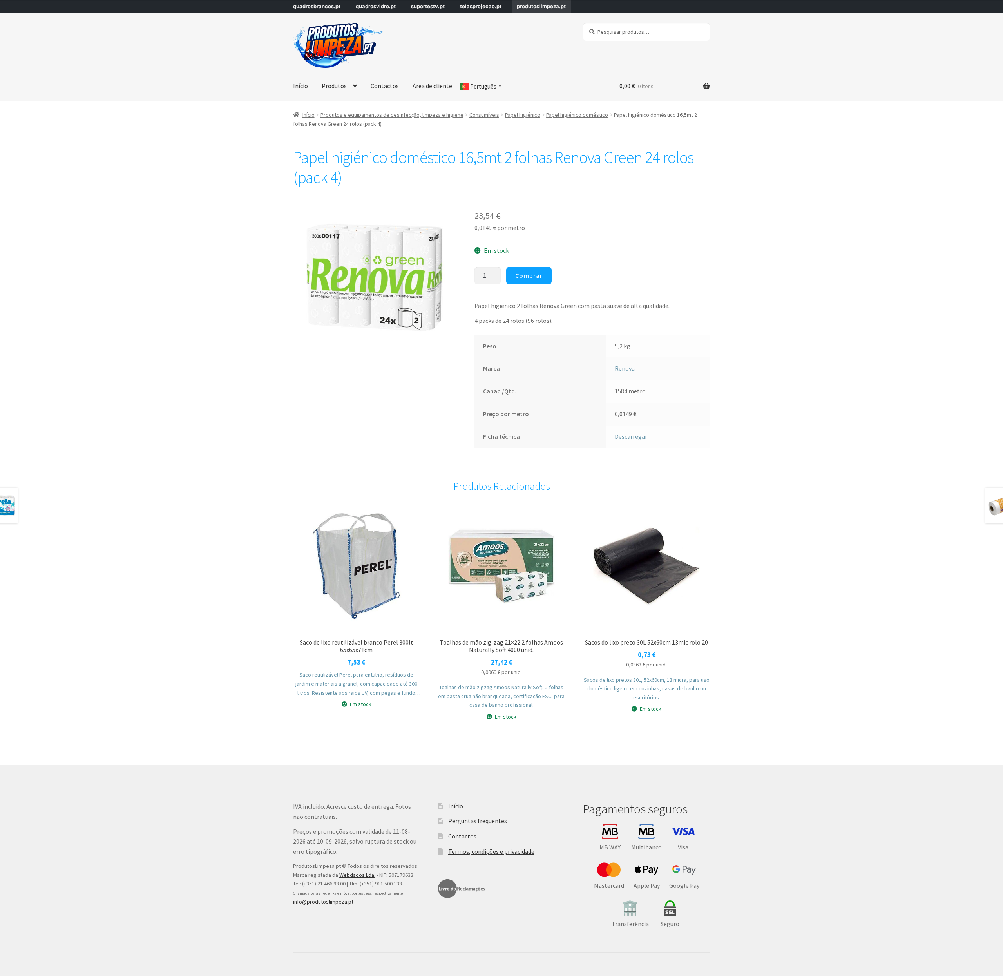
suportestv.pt (428, 6)
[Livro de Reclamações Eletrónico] (461, 888)
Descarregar (631, 436)
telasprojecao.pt (481, 6)
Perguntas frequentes (477, 821)
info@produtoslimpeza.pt (323, 901)
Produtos (334, 86)
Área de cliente (432, 86)
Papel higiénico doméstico (577, 114)
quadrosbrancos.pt (316, 6)
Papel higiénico (522, 114)
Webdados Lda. (357, 874)
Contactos (385, 86)
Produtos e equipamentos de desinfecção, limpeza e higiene (391, 114)
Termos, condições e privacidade (491, 851)
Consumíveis (484, 114)
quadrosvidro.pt (376, 6)
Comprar (529, 275)
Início (300, 86)
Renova (625, 368)
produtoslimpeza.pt (541, 6)
